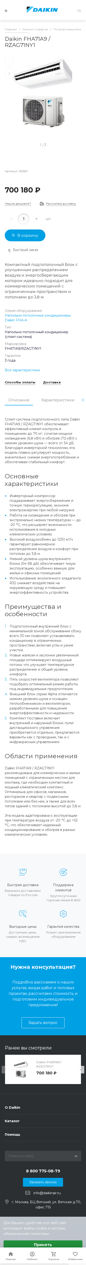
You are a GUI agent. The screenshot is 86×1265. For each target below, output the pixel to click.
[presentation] (83, 400)
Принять (43, 1245)
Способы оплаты (20, 382)
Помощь (12, 1134)
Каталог (12, 1121)
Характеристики (58, 400)
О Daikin (12, 1107)
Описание (18, 400)
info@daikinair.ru (47, 1193)
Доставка (52, 382)
